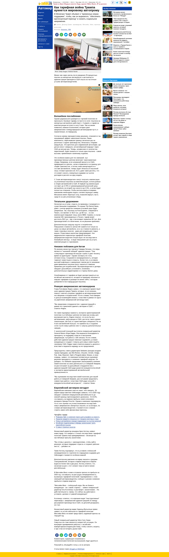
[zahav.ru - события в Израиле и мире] (117, 2)
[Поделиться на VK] (79, 34)
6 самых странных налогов (65, 427)
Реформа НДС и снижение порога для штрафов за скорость (78, 417)
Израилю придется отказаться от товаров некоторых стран (77, 419)
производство (77, 24)
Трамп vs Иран (58, 4)
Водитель (41, 12)
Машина (40, 15)
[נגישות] (129, 2)
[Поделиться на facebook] (57, 34)
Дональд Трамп (67, 24)
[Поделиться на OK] (75, 34)
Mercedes (86, 24)
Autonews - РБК (66, 29)
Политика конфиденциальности (45, 35)
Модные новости (70, 4)
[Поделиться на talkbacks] (84, 34)
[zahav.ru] (112, 2)
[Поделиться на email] (70, 34)
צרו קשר (40, 47)
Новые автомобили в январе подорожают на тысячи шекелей (78, 421)
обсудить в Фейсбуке (76, 549)
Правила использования (43, 30)
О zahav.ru (41, 26)
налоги (58, 24)
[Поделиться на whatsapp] (61, 34)
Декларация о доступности (42, 40)
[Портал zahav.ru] (125, 2)
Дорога (40, 18)
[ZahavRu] (121, 2)
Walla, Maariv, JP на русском (97, 4)
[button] (99, 85)
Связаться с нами (43, 44)
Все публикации (43, 21)
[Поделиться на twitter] (66, 34)
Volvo (91, 24)
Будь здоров (81, 4)
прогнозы (97, 24)
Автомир (45, 8)
